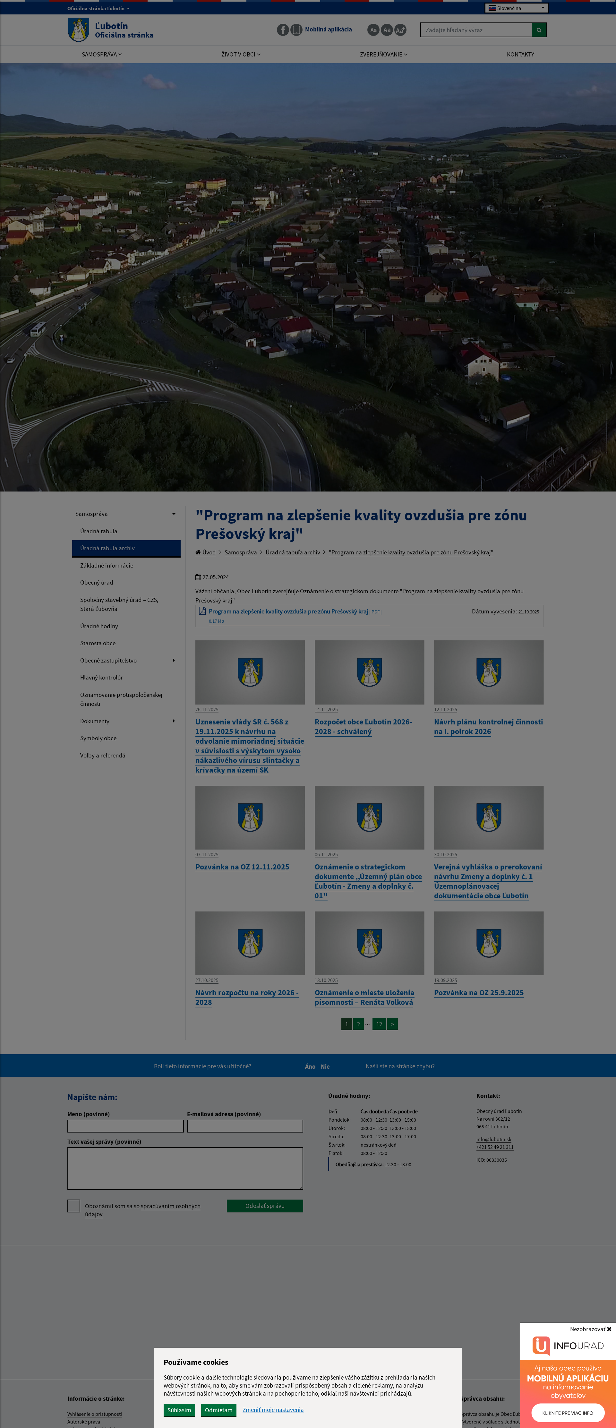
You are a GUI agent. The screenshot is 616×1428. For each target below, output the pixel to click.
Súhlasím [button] (179, 1410)
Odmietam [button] (219, 1410)
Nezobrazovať (588, 1329)
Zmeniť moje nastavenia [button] (273, 1410)
